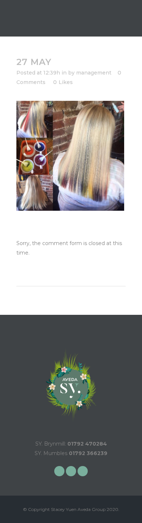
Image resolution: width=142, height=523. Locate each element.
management (93, 72)
